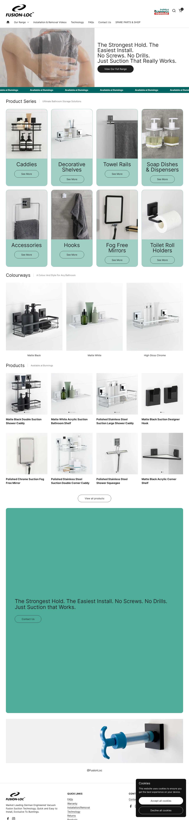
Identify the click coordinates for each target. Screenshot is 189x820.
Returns (71, 815)
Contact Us (135, 799)
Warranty (72, 803)
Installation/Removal (78, 807)
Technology (73, 811)
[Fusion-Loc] (20, 10)
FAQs (70, 799)
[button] (174, 10)
